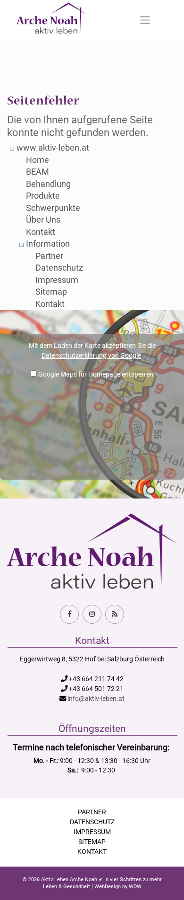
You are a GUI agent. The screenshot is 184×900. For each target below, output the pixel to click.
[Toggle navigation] (145, 20)
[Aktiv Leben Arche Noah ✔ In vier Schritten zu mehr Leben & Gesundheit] (52, 20)
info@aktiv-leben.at (96, 699)
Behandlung (48, 184)
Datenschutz (59, 268)
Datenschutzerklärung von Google (91, 355)
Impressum (56, 280)
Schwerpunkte (53, 208)
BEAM (37, 172)
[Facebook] (69, 614)
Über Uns (43, 220)
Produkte (43, 196)
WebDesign (107, 887)
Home (37, 160)
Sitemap (51, 292)
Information (48, 244)
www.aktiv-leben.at (53, 148)
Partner (49, 256)
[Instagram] (92, 614)
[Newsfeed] (114, 614)
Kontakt (40, 232)
